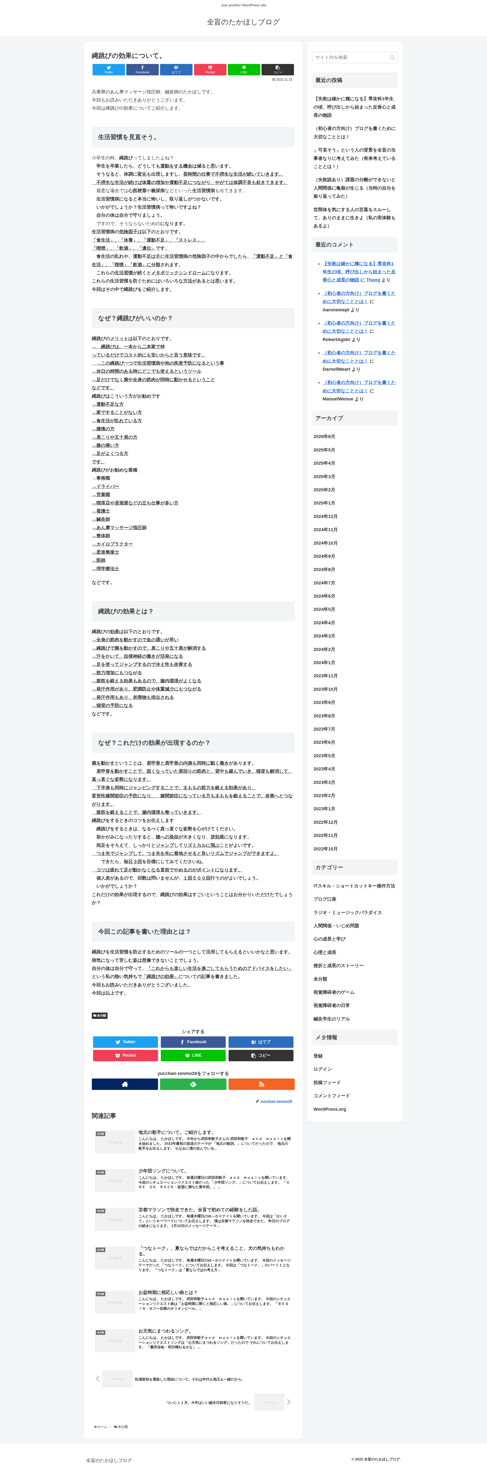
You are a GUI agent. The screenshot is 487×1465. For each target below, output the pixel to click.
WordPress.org (330, 1109)
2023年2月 (324, 795)
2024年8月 (324, 569)
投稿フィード (327, 1082)
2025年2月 (324, 489)
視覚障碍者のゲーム (334, 992)
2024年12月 (326, 516)
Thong (373, 279)
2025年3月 (324, 476)
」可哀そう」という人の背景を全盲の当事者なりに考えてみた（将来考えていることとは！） (355, 158)
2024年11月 (326, 529)
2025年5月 (324, 449)
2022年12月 (326, 822)
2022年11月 (326, 835)
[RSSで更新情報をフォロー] (262, 1084)
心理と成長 (325, 952)
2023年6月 (324, 742)
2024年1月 (324, 662)
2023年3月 (324, 782)
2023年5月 (324, 755)
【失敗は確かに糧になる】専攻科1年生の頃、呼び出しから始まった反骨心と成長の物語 (355, 107)
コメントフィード (332, 1095)
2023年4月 (324, 768)
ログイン (323, 1069)
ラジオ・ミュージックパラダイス (348, 912)
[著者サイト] (125, 1084)
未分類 (101, 1015)
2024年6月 (324, 596)
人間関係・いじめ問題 (336, 925)
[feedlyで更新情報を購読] (193, 1084)
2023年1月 (324, 808)
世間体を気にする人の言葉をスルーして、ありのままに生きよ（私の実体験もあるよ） (355, 218)
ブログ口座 (325, 899)
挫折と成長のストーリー (339, 965)
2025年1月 (324, 503)
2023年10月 (326, 689)
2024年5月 (324, 609)
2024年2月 (324, 649)
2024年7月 (324, 582)
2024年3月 (324, 635)
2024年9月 (324, 556)
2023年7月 (324, 729)
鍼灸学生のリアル (332, 1018)
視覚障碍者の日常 (332, 1005)
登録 (318, 1055)
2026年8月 (324, 436)
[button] (392, 57)
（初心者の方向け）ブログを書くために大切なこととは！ (355, 132)
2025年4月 (324, 463)
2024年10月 (326, 543)
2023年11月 (326, 675)
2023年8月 (324, 715)
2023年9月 (324, 702)
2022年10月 (326, 848)
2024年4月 (324, 622)
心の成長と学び (329, 938)
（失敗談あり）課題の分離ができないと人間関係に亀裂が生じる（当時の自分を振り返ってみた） (355, 188)
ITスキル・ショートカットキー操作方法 (354, 885)
